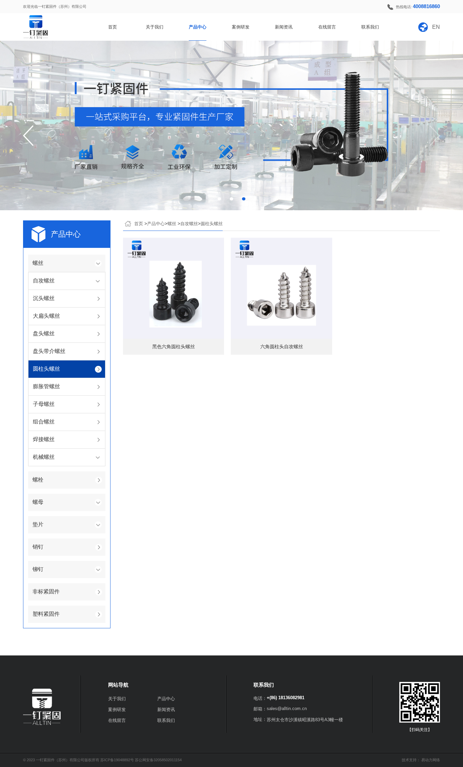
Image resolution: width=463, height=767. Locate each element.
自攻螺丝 (189, 223)
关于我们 (154, 26)
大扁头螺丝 (46, 316)
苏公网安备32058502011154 (158, 760)
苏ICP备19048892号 (117, 760)
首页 (112, 26)
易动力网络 (430, 760)
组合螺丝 (44, 422)
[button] (28, 135)
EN (436, 27)
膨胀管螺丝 (46, 386)
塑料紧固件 (46, 614)
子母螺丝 (44, 404)
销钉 (38, 547)
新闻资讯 (284, 26)
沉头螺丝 (44, 298)
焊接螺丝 (44, 439)
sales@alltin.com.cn (287, 708)
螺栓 (38, 480)
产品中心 (197, 26)
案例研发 (240, 26)
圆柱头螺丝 (46, 369)
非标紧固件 (46, 591)
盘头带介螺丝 (49, 351)
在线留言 (327, 26)
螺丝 (172, 223)
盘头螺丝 (44, 333)
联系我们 (370, 26)
